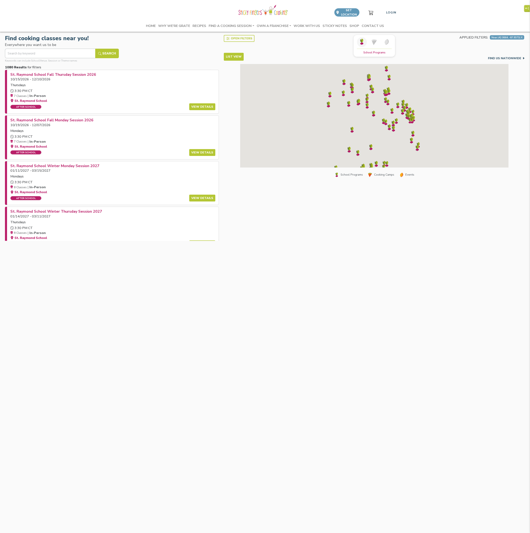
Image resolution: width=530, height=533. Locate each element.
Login (391, 12)
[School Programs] (362, 42)
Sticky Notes (335, 26)
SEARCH (108, 53)
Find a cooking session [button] (230, 26)
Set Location (349, 12)
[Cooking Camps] (374, 42)
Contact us (373, 26)
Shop (354, 26)
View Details (202, 107)
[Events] (387, 42)
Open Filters (241, 38)
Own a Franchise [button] (273, 26)
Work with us (307, 26)
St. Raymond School (30, 101)
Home (151, 26)
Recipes (199, 26)
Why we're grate (174, 26)
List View (234, 57)
